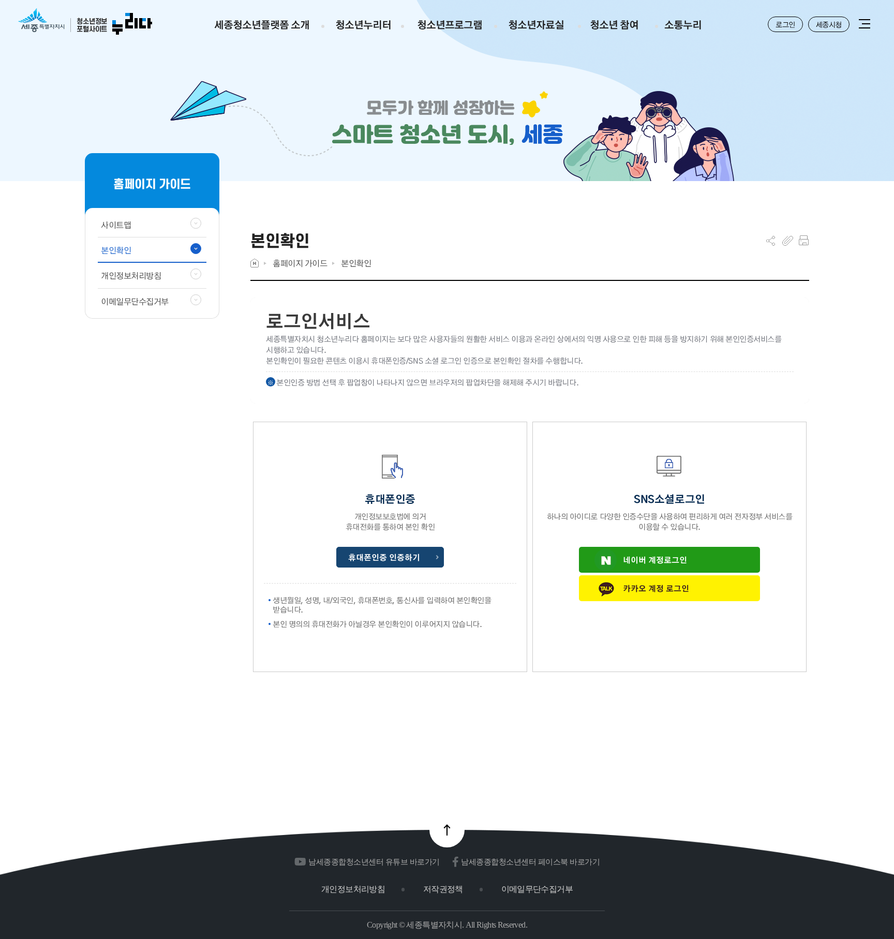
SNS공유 (770, 240)
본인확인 (356, 263)
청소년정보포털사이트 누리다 (85, 22)
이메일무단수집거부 (537, 889)
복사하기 (787, 240)
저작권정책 (443, 889)
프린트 (803, 240)
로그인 (785, 24)
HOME (254, 263)
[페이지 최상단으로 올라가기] (447, 829)
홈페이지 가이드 (300, 263)
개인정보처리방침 (353, 889)
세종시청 (829, 24)
